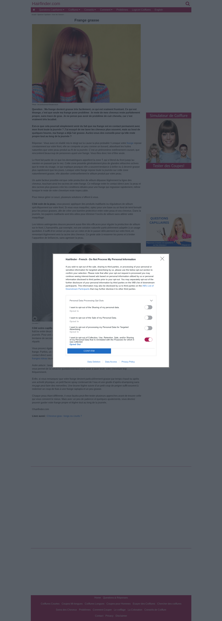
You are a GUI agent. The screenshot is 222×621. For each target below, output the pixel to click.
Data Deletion (93, 361)
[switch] (148, 307)
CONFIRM (89, 351)
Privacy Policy (128, 361)
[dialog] (111, 310)
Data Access (111, 361)
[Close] (163, 259)
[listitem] (111, 300)
